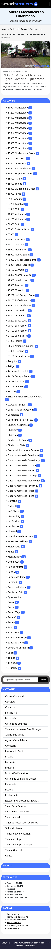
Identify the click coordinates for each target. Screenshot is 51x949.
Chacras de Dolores (18, 424)
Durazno (12, 500)
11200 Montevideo (18, 112)
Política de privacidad (16, 919)
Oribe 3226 (14, 561)
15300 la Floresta (17, 163)
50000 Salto (14, 224)
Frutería (9, 767)
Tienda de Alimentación (18, 833)
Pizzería (9, 789)
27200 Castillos (16, 204)
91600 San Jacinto (17, 335)
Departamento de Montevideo (24, 480)
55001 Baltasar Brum (19, 229)
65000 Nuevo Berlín (18, 254)
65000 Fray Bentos (18, 249)
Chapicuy (13, 430)
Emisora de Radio (14, 751)
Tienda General (13, 850)
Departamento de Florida (21, 470)
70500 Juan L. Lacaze (19, 280)
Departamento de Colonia (22, 465)
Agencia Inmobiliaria (16, 740)
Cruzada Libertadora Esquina (23, 450)
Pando (11, 572)
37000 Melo (14, 209)
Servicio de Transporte (17, 811)
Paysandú (13, 582)
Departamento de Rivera (21, 490)
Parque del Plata (17, 577)
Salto (10, 627)
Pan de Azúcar (15, 566)
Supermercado (13, 817)
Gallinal (12, 506)
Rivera (11, 602)
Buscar (43, 679)
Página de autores (15, 914)
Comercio (10, 707)
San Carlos (13, 632)
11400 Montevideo (18, 117)
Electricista (11, 712)
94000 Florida (15, 340)
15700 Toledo (15, 183)
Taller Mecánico (18, 29)
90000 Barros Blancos (19, 305)
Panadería (10, 784)
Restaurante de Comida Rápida (22, 800)
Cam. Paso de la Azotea (20, 409)
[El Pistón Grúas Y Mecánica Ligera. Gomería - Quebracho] (25, 54)
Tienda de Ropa (13, 839)
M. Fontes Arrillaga (18, 541)
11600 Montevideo (18, 122)
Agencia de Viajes (14, 734)
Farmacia (10, 762)
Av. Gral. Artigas (16, 381)
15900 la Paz (14, 193)
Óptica (8, 855)
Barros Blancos (16, 386)
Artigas (11, 366)
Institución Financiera (16, 773)
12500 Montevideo (18, 138)
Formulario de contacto (17, 917)
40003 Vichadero (17, 214)
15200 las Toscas (17, 158)
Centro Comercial (14, 696)
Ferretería (10, 718)
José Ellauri (14, 511)
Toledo (11, 657)
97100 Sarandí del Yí (19, 356)
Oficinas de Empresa (16, 723)
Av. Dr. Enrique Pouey (19, 376)
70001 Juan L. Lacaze (19, 264)
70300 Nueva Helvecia (20, 274)
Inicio (4, 29)
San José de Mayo (17, 637)
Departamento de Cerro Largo (24, 460)
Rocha (11, 607)
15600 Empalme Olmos (20, 173)
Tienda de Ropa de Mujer (18, 844)
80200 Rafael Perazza (19, 300)
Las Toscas (13, 526)
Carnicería (10, 745)
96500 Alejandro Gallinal (21, 346)
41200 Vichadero (17, 219)
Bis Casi (12, 391)
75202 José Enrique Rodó (21, 295)
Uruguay (12, 668)
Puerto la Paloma (17, 587)
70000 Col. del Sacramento (22, 259)
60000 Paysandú (17, 239)
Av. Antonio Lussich (18, 371)
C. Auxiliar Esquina (18, 404)
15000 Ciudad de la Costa (21, 153)
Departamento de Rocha (21, 495)
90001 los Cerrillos (18, 310)
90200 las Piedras (17, 315)
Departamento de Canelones (23, 455)
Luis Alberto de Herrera (20, 536)
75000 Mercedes (16, 290)
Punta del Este (15, 592)
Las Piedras (14, 521)
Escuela (9, 756)
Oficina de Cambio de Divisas (20, 778)
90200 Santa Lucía (17, 320)
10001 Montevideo (18, 107)
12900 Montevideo (18, 148)
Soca (10, 652)
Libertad (12, 531)
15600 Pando (15, 178)
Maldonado (14, 546)
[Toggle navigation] (46, 4)
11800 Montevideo (18, 127)
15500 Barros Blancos (19, 168)
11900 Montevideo (18, 133)
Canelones (13, 414)
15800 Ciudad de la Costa (21, 188)
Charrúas (13, 435)
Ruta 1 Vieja (14, 612)
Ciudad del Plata (16, 445)
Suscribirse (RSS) (14, 928)
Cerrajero (10, 701)
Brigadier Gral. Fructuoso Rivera (25, 396)
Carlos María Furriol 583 (21, 419)
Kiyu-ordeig (14, 516)
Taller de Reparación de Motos (21, 822)
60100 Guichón (16, 244)
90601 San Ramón (17, 325)
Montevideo (14, 556)
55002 (11, 234)
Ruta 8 (11, 622)
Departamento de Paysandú (23, 485)
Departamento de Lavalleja (22, 475)
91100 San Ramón (17, 330)
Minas (11, 551)
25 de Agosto (15, 199)
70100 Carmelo (16, 269)
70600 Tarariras (16, 285)
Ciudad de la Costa (18, 440)
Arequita (12, 361)
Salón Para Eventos (15, 806)
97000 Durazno (16, 351)
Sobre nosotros (14, 922)
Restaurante (11, 795)
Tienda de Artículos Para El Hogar (23, 729)
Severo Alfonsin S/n (18, 647)
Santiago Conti (16, 642)
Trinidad (12, 662)
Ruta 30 (12, 617)
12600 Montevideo (18, 143)
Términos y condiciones (17, 925)
